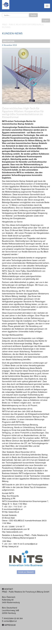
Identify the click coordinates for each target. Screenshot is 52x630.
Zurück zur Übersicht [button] (26, 572)
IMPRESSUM (10, 625)
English (46, 20)
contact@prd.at (10, 621)
